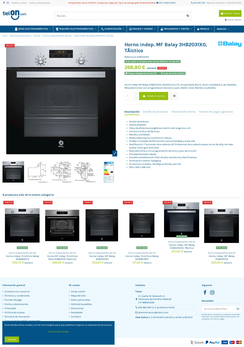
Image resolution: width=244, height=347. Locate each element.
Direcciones (77, 308)
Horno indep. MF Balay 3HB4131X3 (222, 258)
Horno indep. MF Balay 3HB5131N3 (102, 258)
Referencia (130, 57)
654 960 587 (199, 3)
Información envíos (183, 111)
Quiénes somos (19, 3)
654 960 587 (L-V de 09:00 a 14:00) (156, 307)
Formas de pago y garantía (216, 111)
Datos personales (80, 299)
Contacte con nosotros (17, 291)
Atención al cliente (215, 3)
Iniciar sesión (78, 291)
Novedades (77, 312)
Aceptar (12, 339)
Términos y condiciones (17, 295)
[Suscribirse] (237, 309)
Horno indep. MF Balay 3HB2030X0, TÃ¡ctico (182, 246)
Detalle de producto (155, 111)
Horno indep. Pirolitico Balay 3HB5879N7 (142, 258)
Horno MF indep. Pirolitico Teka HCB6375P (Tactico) (62, 258)
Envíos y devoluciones (40, 3)
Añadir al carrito (156, 96)
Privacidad (10, 308)
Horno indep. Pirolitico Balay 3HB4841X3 (22, 258)
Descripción (131, 111)
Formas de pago (13, 299)
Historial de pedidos (81, 304)
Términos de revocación (17, 316)
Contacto (76, 316)
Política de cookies (14, 312)
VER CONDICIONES (167, 3)
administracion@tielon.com (153, 312)
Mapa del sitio (78, 295)
